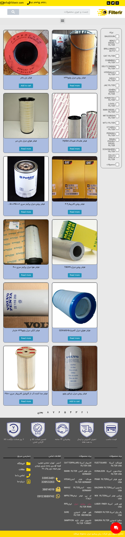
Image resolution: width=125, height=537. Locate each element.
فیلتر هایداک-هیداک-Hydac (75, 141)
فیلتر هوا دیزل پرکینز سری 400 (26, 267)
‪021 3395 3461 (38, 3)
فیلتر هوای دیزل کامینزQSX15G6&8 (74, 330)
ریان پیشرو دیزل (82, 504)
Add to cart (26, 85)
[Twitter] (113, 3)
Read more (75, 85)
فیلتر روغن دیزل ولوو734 (74, 77)
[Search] (13, 12)
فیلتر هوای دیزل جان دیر (26, 141)
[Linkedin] (108, 3)
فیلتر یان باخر (26, 77)
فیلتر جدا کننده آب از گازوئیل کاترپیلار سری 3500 (26, 393)
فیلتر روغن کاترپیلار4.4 (74, 204)
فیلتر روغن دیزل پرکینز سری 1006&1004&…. (26, 204)
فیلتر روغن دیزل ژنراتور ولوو (75, 393)
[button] (62, 20)
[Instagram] (117, 3)
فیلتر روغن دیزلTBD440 (74, 267)
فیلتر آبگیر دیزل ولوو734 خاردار (26, 330)
